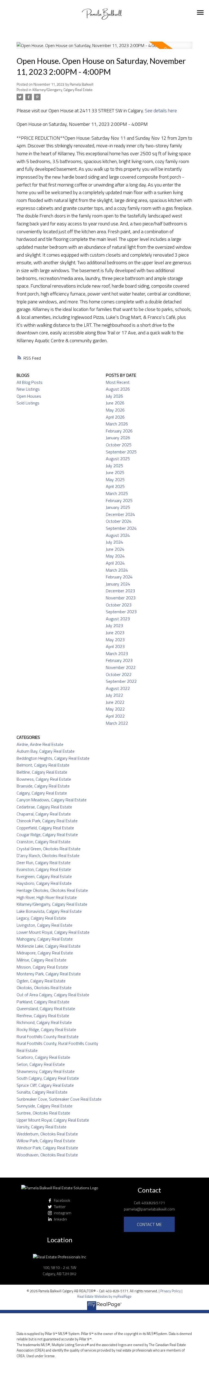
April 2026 (115, 417)
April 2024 (115, 563)
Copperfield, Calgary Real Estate (45, 827)
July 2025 (114, 465)
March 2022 (117, 723)
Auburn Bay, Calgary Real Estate (46, 751)
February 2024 (119, 577)
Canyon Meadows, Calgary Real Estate (52, 799)
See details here (161, 110)
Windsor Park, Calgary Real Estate (47, 1147)
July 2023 (114, 625)
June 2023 (115, 632)
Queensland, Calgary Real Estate (46, 1008)
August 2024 (118, 535)
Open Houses (29, 396)
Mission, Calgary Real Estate (42, 967)
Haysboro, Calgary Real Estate (44, 883)
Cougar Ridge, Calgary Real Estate (47, 834)
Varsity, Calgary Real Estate (41, 1126)
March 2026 (117, 424)
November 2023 (121, 597)
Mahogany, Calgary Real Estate (45, 939)
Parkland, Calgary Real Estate (43, 1001)
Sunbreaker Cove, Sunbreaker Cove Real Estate (59, 1099)
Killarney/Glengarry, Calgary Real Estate (62, 89)
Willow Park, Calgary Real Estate (46, 1140)
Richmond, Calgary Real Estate (44, 1022)
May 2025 (115, 479)
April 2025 (115, 486)
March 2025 (117, 493)
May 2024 (115, 556)
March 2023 (117, 653)
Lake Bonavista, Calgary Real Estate (49, 911)
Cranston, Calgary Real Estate (43, 841)
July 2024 (114, 542)
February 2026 (119, 431)
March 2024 (117, 570)
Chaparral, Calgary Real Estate (44, 814)
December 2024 (120, 514)
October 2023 (118, 605)
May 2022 (115, 709)
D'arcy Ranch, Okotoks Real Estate (48, 855)
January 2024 (118, 584)
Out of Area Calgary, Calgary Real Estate (53, 994)
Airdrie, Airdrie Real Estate (40, 744)
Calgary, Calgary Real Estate (42, 793)
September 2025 (121, 452)
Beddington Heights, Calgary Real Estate (53, 758)
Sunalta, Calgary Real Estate (42, 1092)
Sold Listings (28, 403)
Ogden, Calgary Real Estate (41, 980)
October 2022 (118, 674)
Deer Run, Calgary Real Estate (43, 862)
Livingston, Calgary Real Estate (44, 925)
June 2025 (115, 472)
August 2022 (118, 688)
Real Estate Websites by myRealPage (104, 1296)
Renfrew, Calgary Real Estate (43, 1015)
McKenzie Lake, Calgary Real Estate (49, 946)
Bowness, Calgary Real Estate (44, 779)
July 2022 (114, 695)
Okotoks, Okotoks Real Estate (44, 987)
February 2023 (119, 660)
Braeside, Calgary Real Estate (43, 786)
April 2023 (115, 646)
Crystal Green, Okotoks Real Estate (49, 848)
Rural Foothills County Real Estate (48, 1036)
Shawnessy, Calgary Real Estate (46, 1071)
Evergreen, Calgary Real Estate (44, 876)
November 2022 (121, 667)
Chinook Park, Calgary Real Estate (47, 820)
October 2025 (118, 444)
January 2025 (118, 507)
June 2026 (115, 403)
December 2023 (120, 590)
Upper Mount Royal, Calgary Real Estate (53, 1120)
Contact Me (149, 1224)
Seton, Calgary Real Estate (41, 1064)
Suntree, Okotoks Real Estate (43, 1113)
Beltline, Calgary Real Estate (42, 772)
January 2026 (118, 437)
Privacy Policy (170, 1291)
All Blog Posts (29, 382)
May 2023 (115, 639)
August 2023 (118, 618)
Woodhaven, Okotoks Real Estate (47, 1154)
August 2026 (118, 389)
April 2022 (115, 716)
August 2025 (118, 458)
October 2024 (118, 521)
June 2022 (115, 702)
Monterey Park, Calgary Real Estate (49, 973)
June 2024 (115, 549)
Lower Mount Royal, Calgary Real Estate (53, 932)
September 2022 (121, 681)
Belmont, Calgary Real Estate (43, 765)
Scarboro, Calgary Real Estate (43, 1057)
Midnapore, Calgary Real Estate (45, 952)
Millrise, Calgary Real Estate (41, 960)
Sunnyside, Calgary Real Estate (44, 1106)
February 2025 (119, 500)
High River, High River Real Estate (47, 897)
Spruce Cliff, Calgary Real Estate (45, 1085)
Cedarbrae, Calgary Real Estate (44, 807)
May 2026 (115, 410)
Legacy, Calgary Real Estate (41, 918)
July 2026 (114, 396)
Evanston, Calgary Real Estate (44, 869)
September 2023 (121, 611)
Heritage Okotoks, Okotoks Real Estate (52, 890)
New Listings (28, 389)
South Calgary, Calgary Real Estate (48, 1078)
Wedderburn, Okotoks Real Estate (47, 1134)
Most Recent (118, 382)
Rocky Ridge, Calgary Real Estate (46, 1029)
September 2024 (121, 528)
